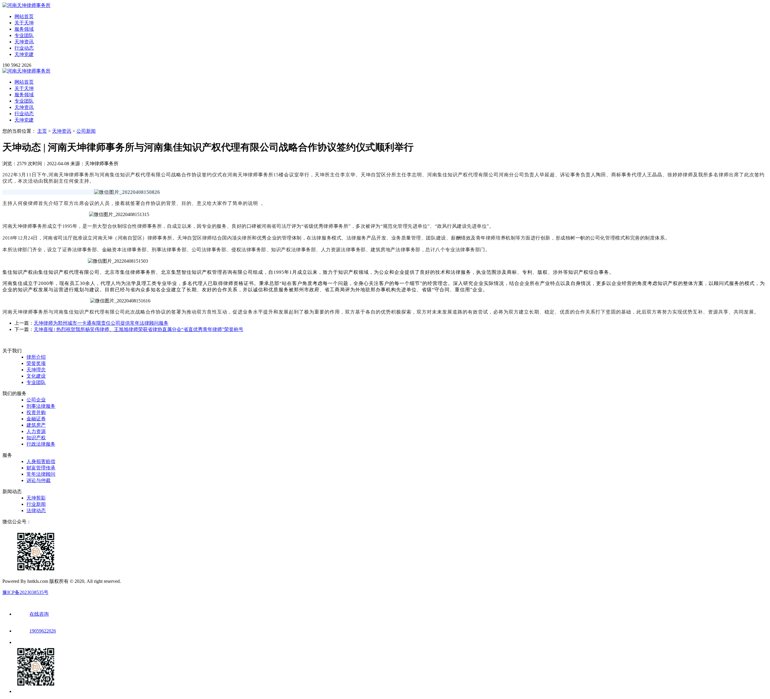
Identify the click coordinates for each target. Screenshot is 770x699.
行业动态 (24, 48)
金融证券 (36, 418)
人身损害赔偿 (40, 461)
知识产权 (36, 437)
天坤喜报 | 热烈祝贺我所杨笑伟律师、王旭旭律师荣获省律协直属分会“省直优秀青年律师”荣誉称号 (138, 329)
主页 (42, 131)
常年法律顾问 (40, 474)
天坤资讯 (24, 41)
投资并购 (36, 412)
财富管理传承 (40, 467)
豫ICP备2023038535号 (25, 592)
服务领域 (24, 29)
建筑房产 (36, 425)
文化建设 (36, 376)
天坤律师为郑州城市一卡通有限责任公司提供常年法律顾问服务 (101, 323)
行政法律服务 (40, 444)
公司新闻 (86, 131)
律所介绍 (36, 357)
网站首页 (24, 16)
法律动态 (36, 510)
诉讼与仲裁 (38, 480)
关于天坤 (24, 22)
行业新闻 (36, 504)
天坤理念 (36, 369)
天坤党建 (24, 54)
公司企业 (36, 399)
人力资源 (36, 431)
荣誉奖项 (36, 363)
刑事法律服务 (40, 406)
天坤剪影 (36, 497)
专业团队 (24, 35)
